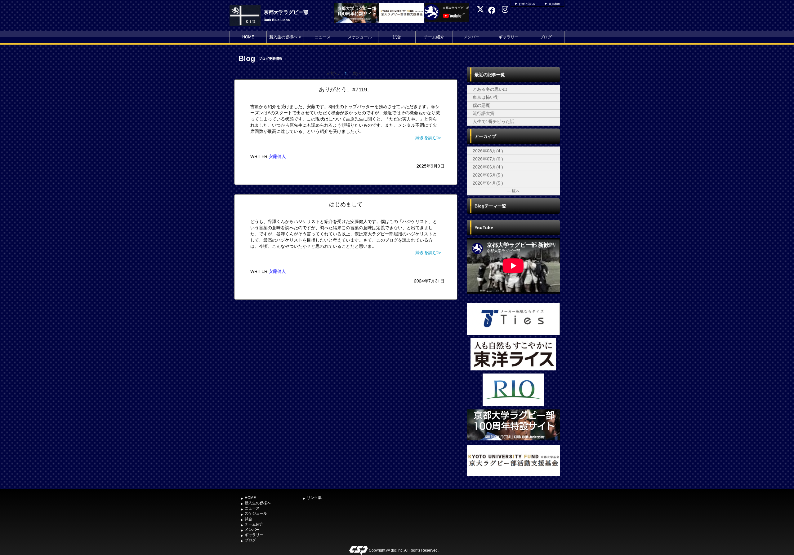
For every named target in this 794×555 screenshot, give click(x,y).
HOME (248, 37)
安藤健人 (277, 156)
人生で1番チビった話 (493, 121)
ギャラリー (508, 37)
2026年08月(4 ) (488, 150)
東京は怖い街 (486, 97)
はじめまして (346, 204)
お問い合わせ (527, 4)
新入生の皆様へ (285, 37)
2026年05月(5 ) (488, 175)
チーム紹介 (434, 37)
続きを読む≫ (428, 137)
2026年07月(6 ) (488, 158)
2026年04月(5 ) (488, 183)
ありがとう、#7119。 (346, 89)
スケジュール (360, 37)
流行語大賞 (483, 113)
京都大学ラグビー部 (286, 11)
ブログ (546, 37)
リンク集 (314, 498)
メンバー (471, 37)
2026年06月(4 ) (488, 166)
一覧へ (513, 191)
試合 (397, 37)
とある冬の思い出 (490, 89)
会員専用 (554, 4)
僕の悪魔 (481, 105)
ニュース (322, 37)
